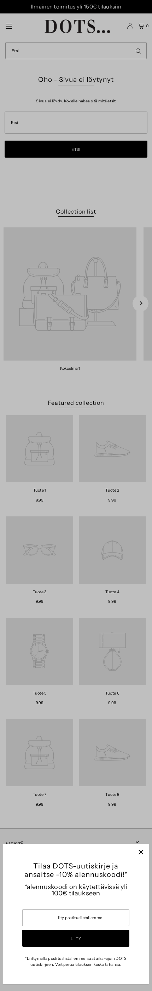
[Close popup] (141, 852)
